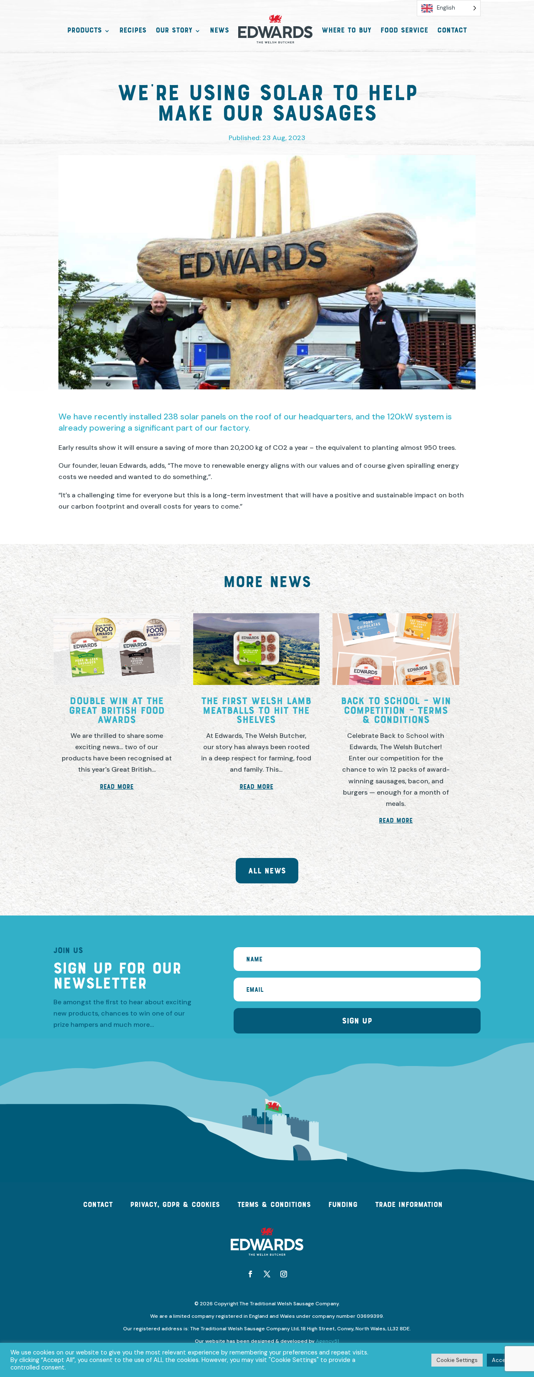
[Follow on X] (267, 1274)
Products (84, 31)
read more (117, 787)
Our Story (174, 31)
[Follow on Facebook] (250, 1274)
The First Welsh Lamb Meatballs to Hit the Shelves (256, 711)
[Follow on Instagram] (283, 1274)
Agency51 (327, 1341)
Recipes (132, 31)
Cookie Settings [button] (457, 1360)
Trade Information (409, 1204)
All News (267, 871)
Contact (452, 31)
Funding (343, 1204)
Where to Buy (346, 31)
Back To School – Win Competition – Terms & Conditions (396, 711)
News (219, 31)
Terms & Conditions (274, 1204)
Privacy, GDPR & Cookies (175, 1204)
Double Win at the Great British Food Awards (117, 711)
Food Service (404, 31)
